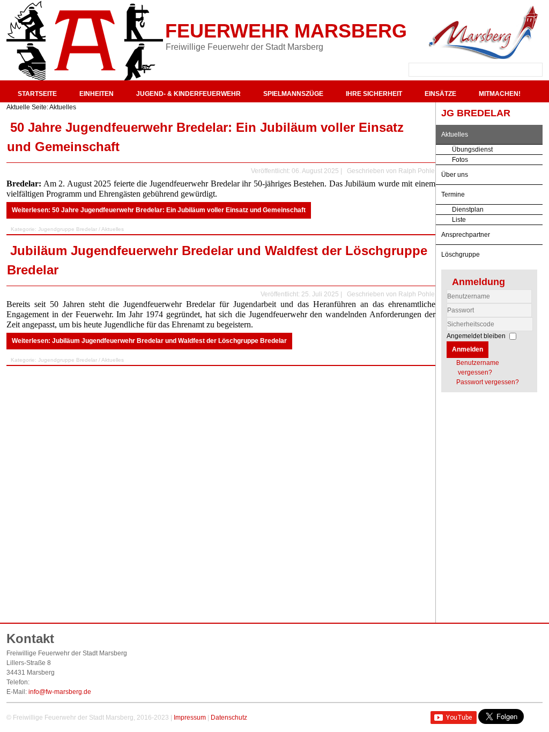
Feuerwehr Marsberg (286, 31)
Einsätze (440, 94)
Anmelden (467, 349)
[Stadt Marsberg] (483, 32)
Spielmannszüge (293, 94)
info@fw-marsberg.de (59, 692)
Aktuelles (454, 134)
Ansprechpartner (465, 234)
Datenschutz (229, 717)
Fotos (460, 159)
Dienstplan (468, 209)
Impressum (190, 717)
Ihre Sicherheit (374, 94)
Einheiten (96, 94)
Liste (459, 219)
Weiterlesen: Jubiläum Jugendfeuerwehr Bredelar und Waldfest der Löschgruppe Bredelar (149, 341)
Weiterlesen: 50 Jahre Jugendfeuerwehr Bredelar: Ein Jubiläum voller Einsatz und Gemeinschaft (159, 210)
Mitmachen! (500, 94)
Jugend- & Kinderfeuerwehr (188, 94)
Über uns (454, 174)
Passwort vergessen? (487, 382)
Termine (453, 194)
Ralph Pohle (416, 171)
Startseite (37, 94)
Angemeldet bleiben (476, 336)
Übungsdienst (472, 149)
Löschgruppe (460, 254)
